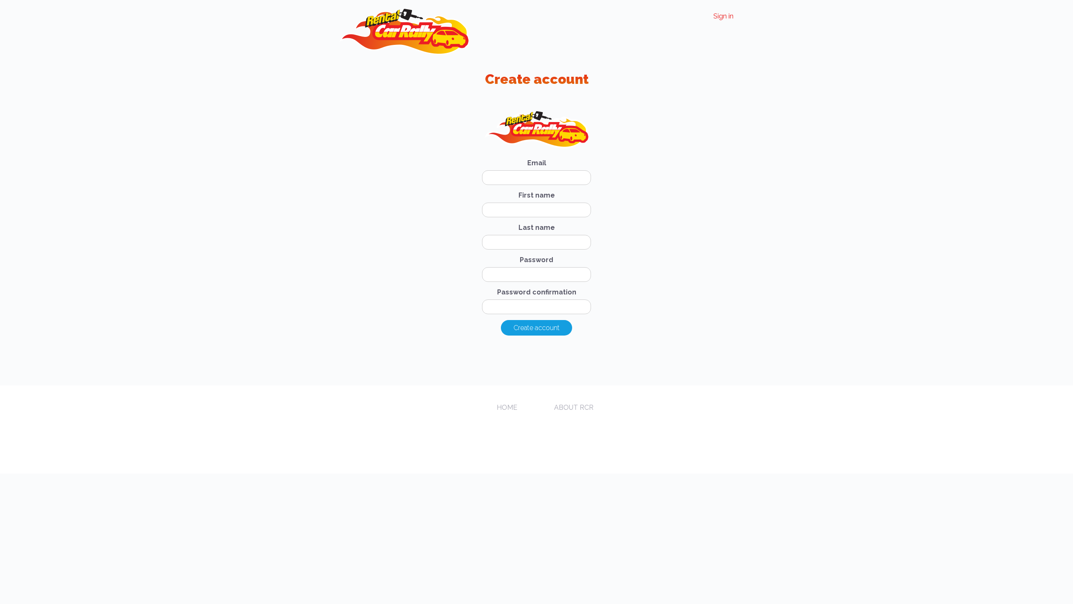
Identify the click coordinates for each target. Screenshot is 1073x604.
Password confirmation (536, 292)
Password (536, 260)
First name (536, 195)
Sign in (723, 16)
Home (507, 407)
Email (536, 163)
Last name (536, 228)
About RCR (574, 407)
